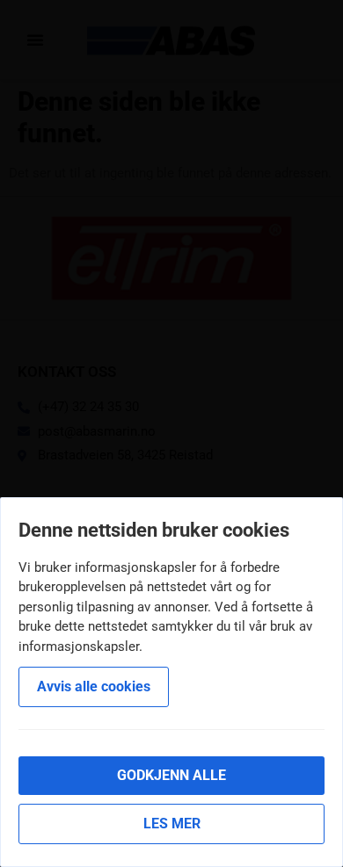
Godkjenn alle (171, 775)
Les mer (172, 823)
